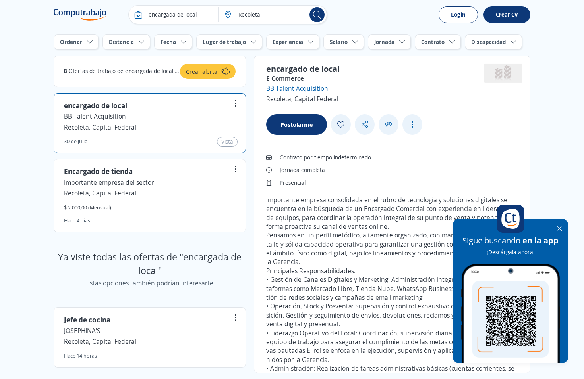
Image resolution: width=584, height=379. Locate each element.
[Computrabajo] (80, 15)
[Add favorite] (341, 124)
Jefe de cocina (87, 319)
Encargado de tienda (98, 171)
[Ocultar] (388, 124)
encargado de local (95, 105)
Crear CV (507, 14)
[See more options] (412, 124)
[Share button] (364, 124)
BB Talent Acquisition (95, 116)
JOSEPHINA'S (82, 330)
